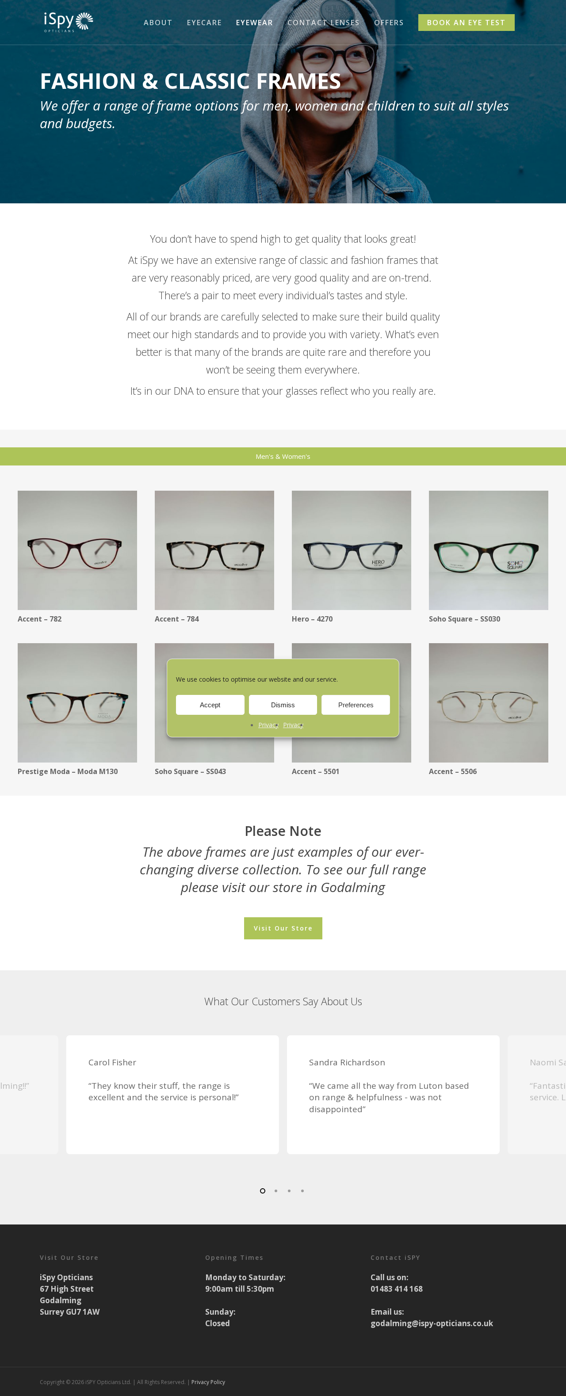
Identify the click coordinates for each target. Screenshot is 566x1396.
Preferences (356, 705)
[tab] (283, 456)
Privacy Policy (208, 1382)
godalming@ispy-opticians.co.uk (432, 1323)
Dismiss (283, 705)
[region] (283, 1105)
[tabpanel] (283, 634)
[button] (283, 928)
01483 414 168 (397, 1289)
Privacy (268, 725)
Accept (210, 705)
